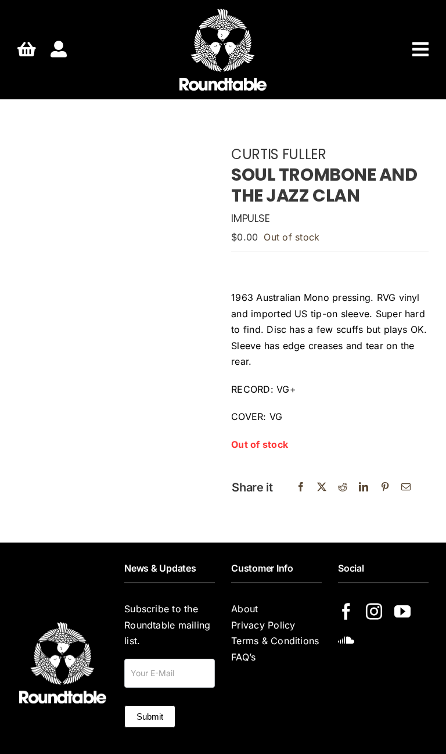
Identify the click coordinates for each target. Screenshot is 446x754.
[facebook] (346, 612)
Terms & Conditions (275, 641)
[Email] (405, 487)
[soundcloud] (346, 639)
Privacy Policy (263, 625)
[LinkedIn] (363, 487)
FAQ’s (243, 657)
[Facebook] (300, 487)
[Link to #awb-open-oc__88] (420, 49)
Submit (149, 716)
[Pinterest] (385, 487)
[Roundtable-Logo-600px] (223, 13)
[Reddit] (342, 487)
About (244, 609)
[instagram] (374, 612)
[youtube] (402, 612)
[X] (321, 487)
